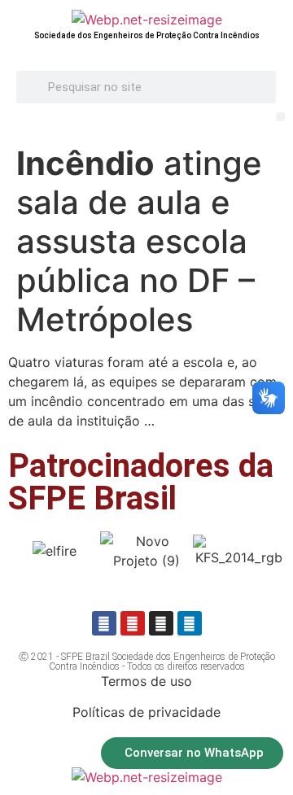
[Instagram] (161, 623)
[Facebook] (104, 623)
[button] (280, 116)
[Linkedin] (189, 623)
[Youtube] (132, 623)
